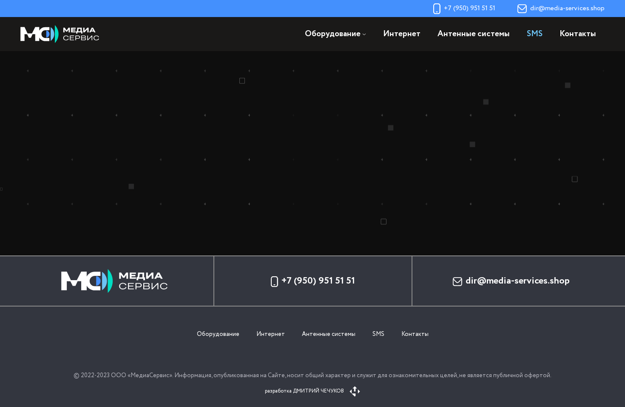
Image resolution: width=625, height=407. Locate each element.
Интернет (401, 34)
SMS (535, 34)
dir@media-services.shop (567, 8)
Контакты (578, 34)
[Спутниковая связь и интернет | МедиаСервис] (62, 34)
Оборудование (218, 334)
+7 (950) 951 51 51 (469, 8)
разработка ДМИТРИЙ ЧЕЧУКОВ (305, 391)
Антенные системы (474, 34)
